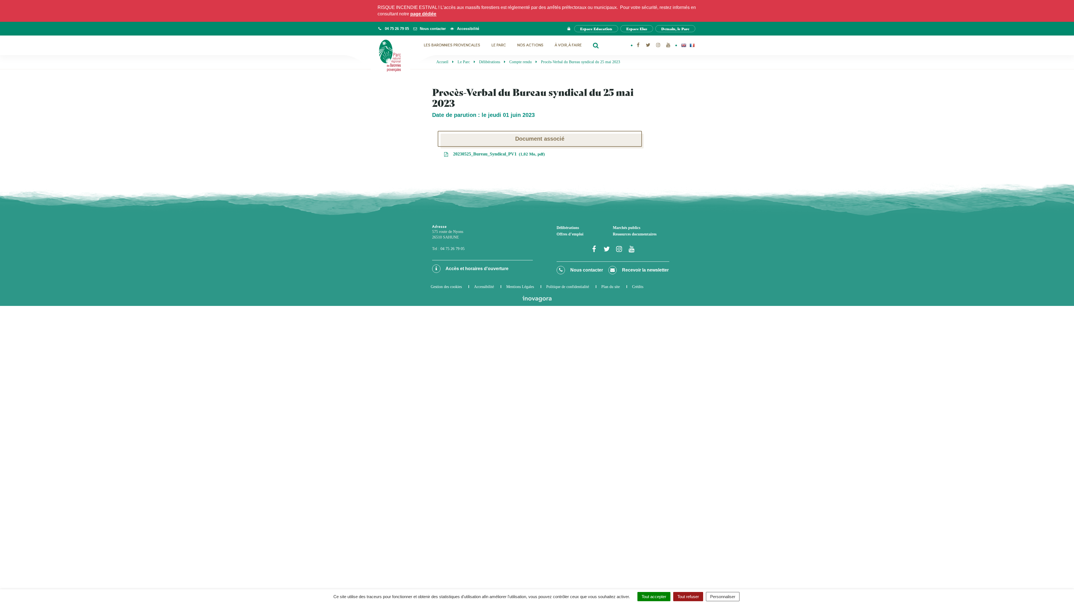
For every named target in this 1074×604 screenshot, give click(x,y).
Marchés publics (626, 228)
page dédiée (423, 13)
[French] (691, 45)
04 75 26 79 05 (453, 249)
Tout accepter (654, 596)
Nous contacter (586, 270)
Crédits (637, 287)
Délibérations (568, 228)
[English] (683, 45)
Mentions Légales (520, 287)
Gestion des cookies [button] (446, 287)
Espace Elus (636, 28)
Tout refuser (688, 596)
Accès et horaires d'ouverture (476, 268)
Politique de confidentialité (567, 287)
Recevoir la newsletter (645, 270)
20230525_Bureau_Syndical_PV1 (497, 154)
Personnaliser (722, 596)
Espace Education (596, 28)
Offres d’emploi (570, 234)
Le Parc (498, 45)
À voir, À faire (568, 45)
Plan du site (610, 287)
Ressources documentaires (634, 234)
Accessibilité (484, 287)
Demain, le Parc (675, 28)
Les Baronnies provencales (452, 45)
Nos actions (530, 45)
